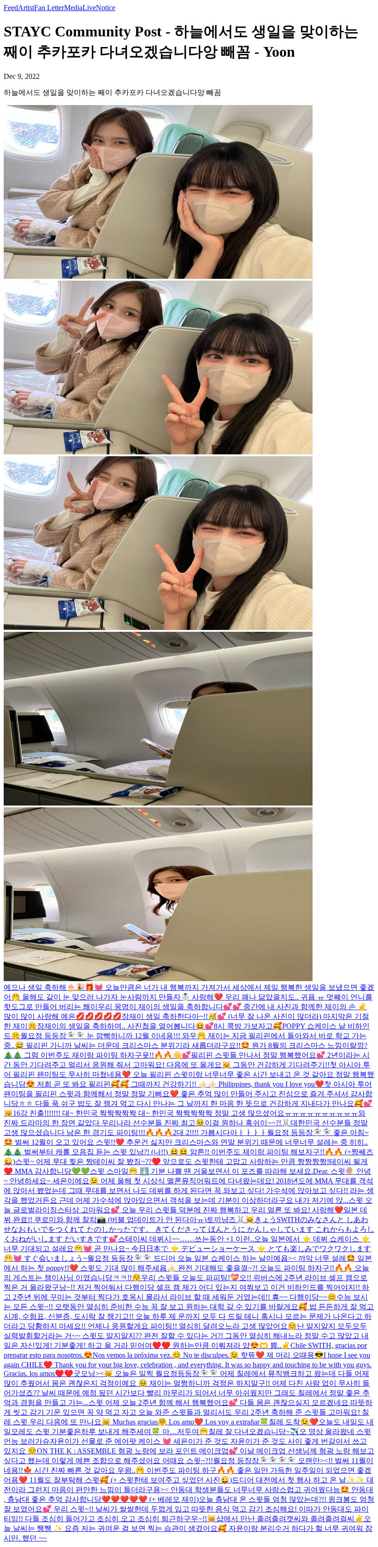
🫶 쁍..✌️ (274, 1345)
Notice (105, 8)
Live (89, 8)
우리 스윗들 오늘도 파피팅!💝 (190, 1278)
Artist (26, 8)
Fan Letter (49, 8)
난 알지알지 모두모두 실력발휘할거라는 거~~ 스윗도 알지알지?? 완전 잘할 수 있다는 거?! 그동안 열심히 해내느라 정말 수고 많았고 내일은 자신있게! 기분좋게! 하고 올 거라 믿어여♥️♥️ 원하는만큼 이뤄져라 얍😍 (186, 1335)
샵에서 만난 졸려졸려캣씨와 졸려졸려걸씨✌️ (290, 1519)
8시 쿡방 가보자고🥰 (248, 1026)
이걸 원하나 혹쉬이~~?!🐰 (247, 1123)
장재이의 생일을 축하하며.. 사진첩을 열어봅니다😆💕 (125, 1026)
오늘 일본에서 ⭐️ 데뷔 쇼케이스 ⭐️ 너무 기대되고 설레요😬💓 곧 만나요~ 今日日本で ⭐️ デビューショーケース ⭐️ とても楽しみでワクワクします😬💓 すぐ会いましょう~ (187, 1248)
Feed (11, 8)
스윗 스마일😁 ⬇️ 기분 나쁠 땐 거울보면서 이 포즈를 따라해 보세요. (201, 1171)
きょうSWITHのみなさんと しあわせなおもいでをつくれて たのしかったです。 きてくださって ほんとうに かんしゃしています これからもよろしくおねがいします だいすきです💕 (189, 1229)
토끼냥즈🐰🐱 (230, 1219)
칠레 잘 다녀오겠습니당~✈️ (253, 1431)
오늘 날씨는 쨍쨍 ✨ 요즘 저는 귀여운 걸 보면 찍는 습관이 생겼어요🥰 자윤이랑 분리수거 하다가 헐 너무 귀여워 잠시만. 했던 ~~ (188, 1528)
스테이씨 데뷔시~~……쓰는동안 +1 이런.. (186, 1239)
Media (73, 8)
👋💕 (181, 1055)
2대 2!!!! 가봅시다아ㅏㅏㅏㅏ (220, 1132)
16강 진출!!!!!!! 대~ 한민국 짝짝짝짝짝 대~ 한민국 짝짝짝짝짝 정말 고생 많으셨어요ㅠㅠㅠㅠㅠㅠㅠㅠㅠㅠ (185, 1113)
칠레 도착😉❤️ (294, 1422)
